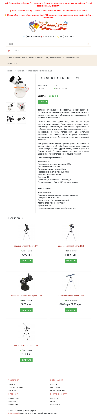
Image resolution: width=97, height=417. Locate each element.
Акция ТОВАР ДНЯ (72, 57)
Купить (42, 102)
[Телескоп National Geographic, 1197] (26, 282)
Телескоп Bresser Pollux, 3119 (26, 246)
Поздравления (13, 398)
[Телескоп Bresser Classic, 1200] (26, 332)
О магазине (11, 63)
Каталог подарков (36, 57)
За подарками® (14, 413)
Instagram (54, 401)
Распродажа (55, 387)
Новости (53, 384)
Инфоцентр (55, 404)
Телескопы (20, 71)
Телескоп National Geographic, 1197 (26, 295)
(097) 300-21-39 (33, 36)
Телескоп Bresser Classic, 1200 (26, 345)
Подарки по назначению (16, 57)
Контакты (12, 390)
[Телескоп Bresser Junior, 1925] (70, 282)
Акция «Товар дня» (57, 390)
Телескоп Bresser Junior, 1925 (70, 295)
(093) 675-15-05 (66, 36)
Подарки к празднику (54, 57)
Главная (9, 71)
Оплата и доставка (15, 387)
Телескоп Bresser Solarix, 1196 (70, 246)
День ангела (13, 404)
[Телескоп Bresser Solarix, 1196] (70, 232)
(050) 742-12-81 (50, 36)
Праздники (12, 401)
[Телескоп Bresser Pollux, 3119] (26, 232)
